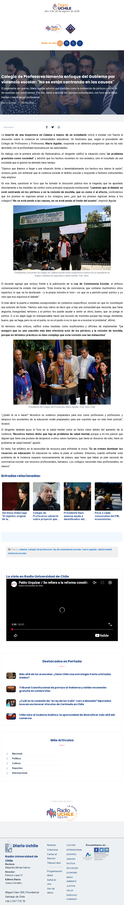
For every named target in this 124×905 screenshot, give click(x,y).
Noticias (51, 845)
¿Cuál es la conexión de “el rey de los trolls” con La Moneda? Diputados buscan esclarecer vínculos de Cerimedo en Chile (65, 702)
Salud (70, 890)
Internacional (19, 772)
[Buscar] (73, 43)
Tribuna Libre (54, 862)
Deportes (17, 768)
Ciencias (71, 859)
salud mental (105, 549)
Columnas (52, 849)
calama (23, 549)
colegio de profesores (40, 549)
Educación (9, 127)
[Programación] (67, 43)
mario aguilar (89, 549)
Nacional (17, 753)
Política (16, 758)
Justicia (71, 886)
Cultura (16, 763)
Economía (72, 872)
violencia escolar (17, 553)
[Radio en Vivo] (60, 43)
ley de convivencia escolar (67, 549)
